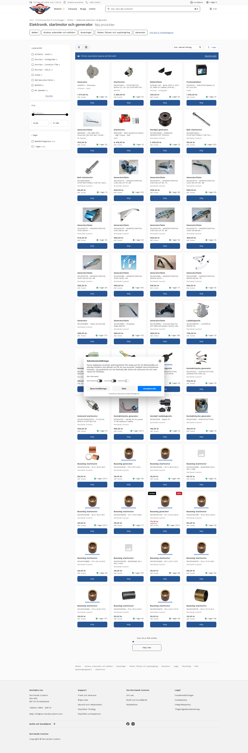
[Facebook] (127, 723)
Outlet (92, 9)
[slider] (33, 114)
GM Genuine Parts (45, 80)
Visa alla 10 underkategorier (161, 32)
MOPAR (39, 85)
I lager (40, 146)
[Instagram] (133, 723)
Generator (140, 32)
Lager (176, 666)
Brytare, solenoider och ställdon (59, 32)
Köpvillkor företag (86, 709)
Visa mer (146, 647)
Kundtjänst (198, 2)
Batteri (35, 32)
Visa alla (49, 96)
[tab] (79, 47)
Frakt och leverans (87, 695)
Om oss (130, 695)
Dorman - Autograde (46, 59)
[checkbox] (33, 53)
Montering (186, 666)
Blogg (83, 9)
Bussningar (86, 32)
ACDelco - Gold (43, 54)
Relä (196, 666)
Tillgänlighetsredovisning (187, 709)
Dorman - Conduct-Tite (47, 64)
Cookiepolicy (181, 700)
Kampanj (72, 9)
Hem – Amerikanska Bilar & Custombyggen (47, 20)
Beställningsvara (45, 141)
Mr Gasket (41, 90)
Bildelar (58, 9)
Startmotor (100, 669)
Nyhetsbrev (132, 704)
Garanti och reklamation (90, 704)
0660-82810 (95, 2)
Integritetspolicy (183, 704)
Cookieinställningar (184, 695)
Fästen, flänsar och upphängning (113, 32)
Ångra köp (83, 700)
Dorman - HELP (44, 69)
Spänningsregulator (83, 669)
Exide (38, 75)
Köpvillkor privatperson (89, 714)
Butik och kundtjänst (136, 700)
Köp (92, 103)
